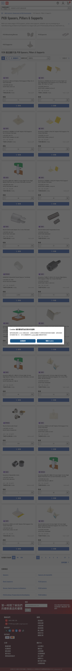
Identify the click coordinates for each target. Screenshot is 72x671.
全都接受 (23, 341)
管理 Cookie (50, 341)
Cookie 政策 (34, 335)
